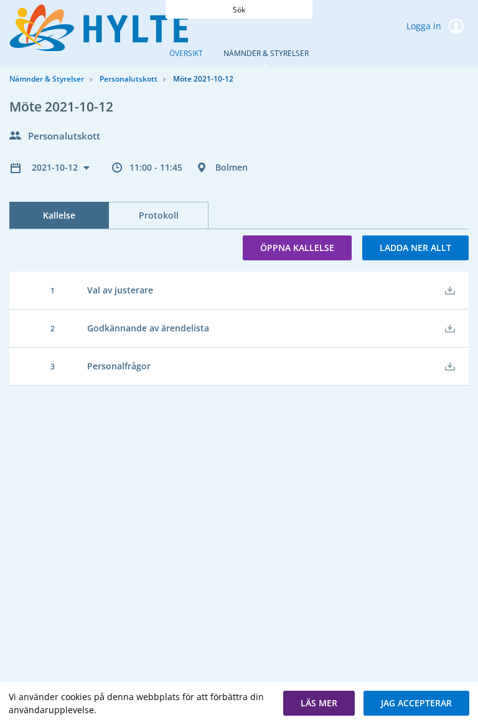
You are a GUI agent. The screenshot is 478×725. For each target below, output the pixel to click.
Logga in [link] (425, 26)
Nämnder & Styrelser (266, 53)
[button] (319, 703)
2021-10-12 (56, 167)
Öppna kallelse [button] (297, 248)
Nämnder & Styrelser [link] (46, 78)
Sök (239, 9)
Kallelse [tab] (59, 215)
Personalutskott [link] (128, 78)
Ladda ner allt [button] (415, 248)
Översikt (186, 53)
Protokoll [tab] (159, 215)
